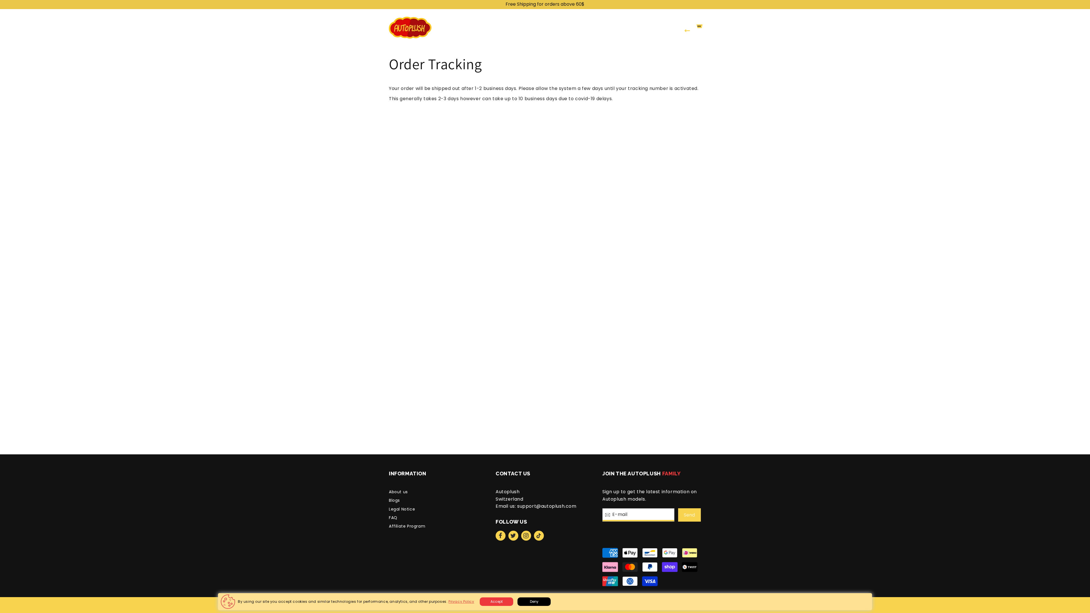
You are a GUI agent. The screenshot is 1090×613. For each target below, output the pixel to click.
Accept (497, 601)
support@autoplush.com (547, 506)
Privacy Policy (461, 601)
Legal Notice (402, 509)
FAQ (393, 517)
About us (398, 492)
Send (689, 515)
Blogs (394, 500)
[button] (516, 27)
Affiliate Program (407, 526)
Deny (534, 601)
